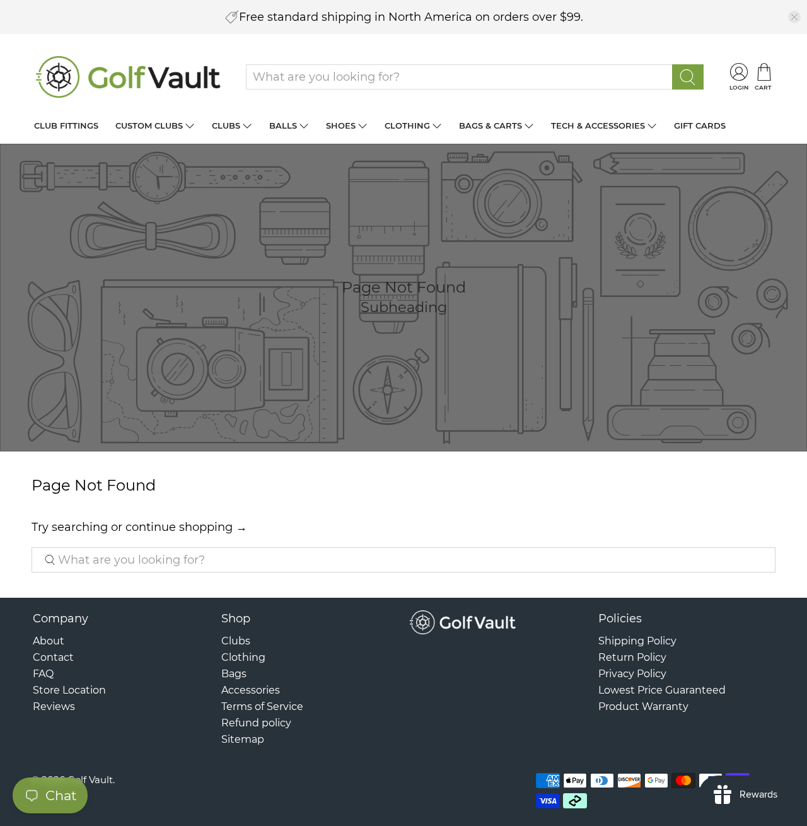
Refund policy (256, 723)
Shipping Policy (637, 641)
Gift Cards (700, 125)
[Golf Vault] (128, 77)
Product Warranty (643, 707)
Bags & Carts (490, 125)
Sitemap (242, 739)
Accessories (250, 690)
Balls (283, 125)
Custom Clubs (149, 125)
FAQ (43, 674)
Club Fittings (66, 125)
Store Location (69, 690)
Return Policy (632, 657)
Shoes (341, 125)
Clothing (407, 125)
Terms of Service (262, 707)
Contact (53, 657)
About (48, 641)
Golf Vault (90, 780)
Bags (234, 674)
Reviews (54, 707)
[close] (794, 17)
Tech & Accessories (598, 125)
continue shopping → (186, 527)
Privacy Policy (632, 674)
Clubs (226, 125)
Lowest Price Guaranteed (662, 690)
